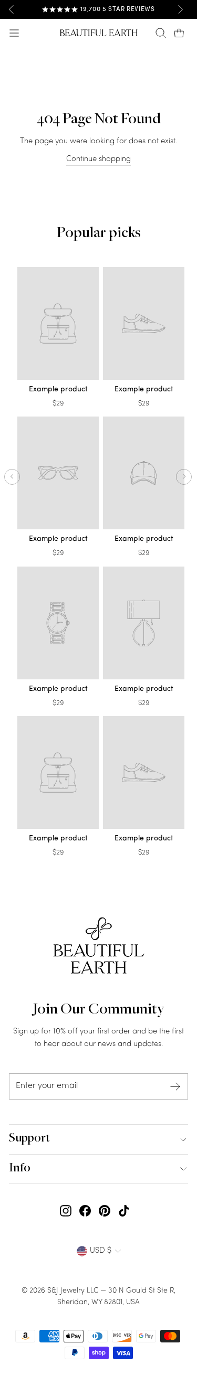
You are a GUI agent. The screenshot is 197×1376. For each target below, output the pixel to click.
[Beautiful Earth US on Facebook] (85, 1211)
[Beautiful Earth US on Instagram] (65, 1211)
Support (29, 1139)
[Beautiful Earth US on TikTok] (124, 1211)
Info (19, 1168)
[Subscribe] (175, 1086)
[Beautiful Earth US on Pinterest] (104, 1211)
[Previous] (11, 9)
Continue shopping (98, 159)
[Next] (180, 9)
